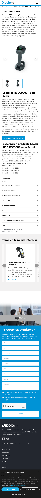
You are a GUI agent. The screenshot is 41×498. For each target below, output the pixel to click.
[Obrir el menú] (37, 3)
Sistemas (5, 453)
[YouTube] (7, 439)
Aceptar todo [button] (10, 489)
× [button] (39, 471)
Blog (4, 461)
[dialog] (20, 484)
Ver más (7, 395)
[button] (20, 494)
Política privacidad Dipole (18, 485)
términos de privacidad (25, 397)
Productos (6, 455)
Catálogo (5, 467)
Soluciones (6, 450)
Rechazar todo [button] (30, 489)
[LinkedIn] (3, 439)
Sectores (5, 458)
